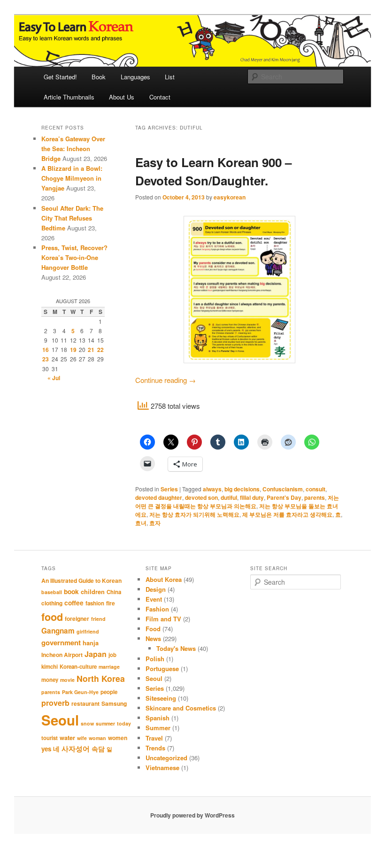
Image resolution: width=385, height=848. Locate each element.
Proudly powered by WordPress (192, 815)
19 (73, 349)
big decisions (242, 489)
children (93, 592)
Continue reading (165, 380)
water (67, 737)
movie (67, 679)
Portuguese (162, 668)
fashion (94, 603)
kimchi (49, 667)
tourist (49, 738)
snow (87, 723)
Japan (96, 654)
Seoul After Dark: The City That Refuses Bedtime (72, 218)
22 (100, 349)
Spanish (157, 717)
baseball (51, 592)
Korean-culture (78, 667)
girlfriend (88, 631)
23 (45, 359)
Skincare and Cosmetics (181, 707)
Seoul (60, 720)
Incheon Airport (62, 654)
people (108, 692)
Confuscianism (282, 489)
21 (91, 349)
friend (98, 618)
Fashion (157, 608)
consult (315, 489)
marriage (109, 666)
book (71, 591)
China (114, 592)
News (153, 638)
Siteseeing (161, 698)
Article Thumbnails (69, 96)
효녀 (140, 523)
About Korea (164, 579)
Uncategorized (166, 757)
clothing (51, 603)
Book (99, 76)
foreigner (77, 618)
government (61, 642)
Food (153, 628)
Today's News (176, 648)
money (49, 680)
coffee (74, 602)
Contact (159, 96)
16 (45, 349)
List (170, 76)
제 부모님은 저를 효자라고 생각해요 (287, 514)
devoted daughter (158, 497)
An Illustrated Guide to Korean (81, 580)
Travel (154, 737)
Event (154, 599)
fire (110, 603)
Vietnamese (162, 767)
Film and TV (163, 618)
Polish (155, 658)
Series (169, 489)
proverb (55, 702)
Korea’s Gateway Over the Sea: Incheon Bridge (73, 148)
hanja (91, 643)
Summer (158, 727)
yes (46, 748)
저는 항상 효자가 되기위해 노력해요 (194, 514)
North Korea (101, 678)
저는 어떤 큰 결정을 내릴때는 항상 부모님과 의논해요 (237, 501)
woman (97, 737)
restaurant (85, 703)
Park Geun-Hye (80, 691)
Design (156, 589)
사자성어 (76, 748)
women (117, 737)
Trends (155, 747)
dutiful (229, 497)
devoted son (201, 497)
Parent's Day (284, 497)
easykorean (230, 197)
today (124, 723)
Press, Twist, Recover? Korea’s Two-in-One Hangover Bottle (74, 257)
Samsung (114, 703)
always (212, 489)
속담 (98, 748)
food (52, 617)
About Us (121, 96)
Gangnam (58, 631)
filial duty (252, 497)
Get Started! (60, 76)
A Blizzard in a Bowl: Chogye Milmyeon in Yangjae (71, 178)
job (112, 655)
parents (314, 497)
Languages (135, 76)
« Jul (53, 378)
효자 (155, 523)
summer (105, 723)
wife (82, 737)
